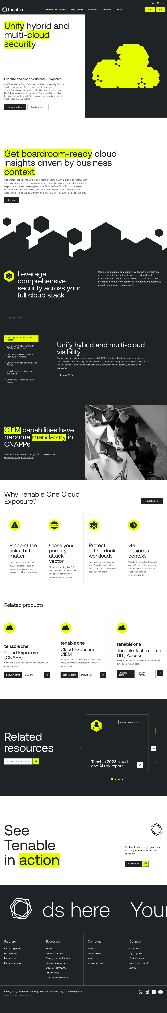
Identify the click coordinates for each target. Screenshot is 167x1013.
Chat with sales (136, 958)
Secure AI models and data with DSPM (22, 364)
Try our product (136, 953)
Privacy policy (10, 991)
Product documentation (57, 963)
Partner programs (12, 963)
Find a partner (10, 953)
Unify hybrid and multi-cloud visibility (20, 338)
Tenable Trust (52, 973)
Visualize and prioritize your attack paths (19, 372)
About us (92, 948)
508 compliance (74, 991)
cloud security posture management (81, 358)
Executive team (95, 953)
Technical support (54, 953)
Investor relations (95, 963)
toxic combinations (40, 87)
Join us (132, 968)
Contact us (134, 948)
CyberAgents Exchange (57, 977)
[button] (80, 748)
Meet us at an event (138, 963)
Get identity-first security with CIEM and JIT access (20, 347)
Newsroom (93, 958)
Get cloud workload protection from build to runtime (21, 355)
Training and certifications (58, 958)
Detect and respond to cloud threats (20, 381)
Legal (62, 991)
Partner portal (10, 958)
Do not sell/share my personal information (38, 991)
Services (50, 948)
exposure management (121, 285)
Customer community (56, 968)
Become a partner (12, 948)
